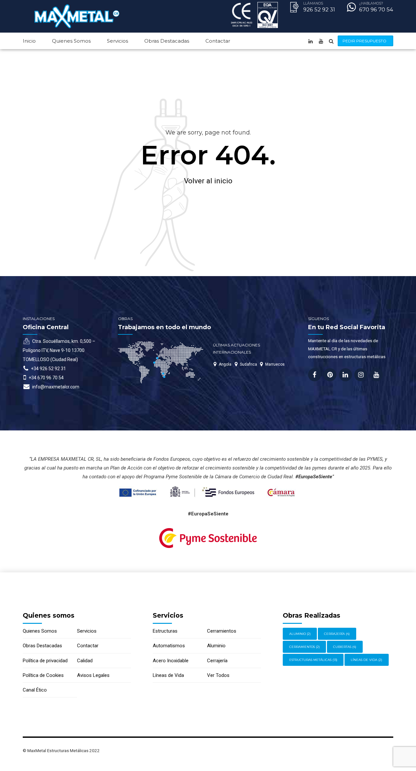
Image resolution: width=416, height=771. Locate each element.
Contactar (217, 41)
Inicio (29, 41)
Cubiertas (344, 647)
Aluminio (216, 646)
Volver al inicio (208, 180)
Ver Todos (218, 675)
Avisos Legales (93, 675)
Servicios (117, 41)
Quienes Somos (71, 41)
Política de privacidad (45, 661)
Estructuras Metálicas (313, 660)
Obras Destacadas (166, 41)
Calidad (85, 661)
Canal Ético (35, 690)
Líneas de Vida (168, 675)
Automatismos (169, 646)
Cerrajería (217, 661)
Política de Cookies (43, 675)
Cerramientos (221, 631)
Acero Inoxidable (170, 661)
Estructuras (165, 631)
